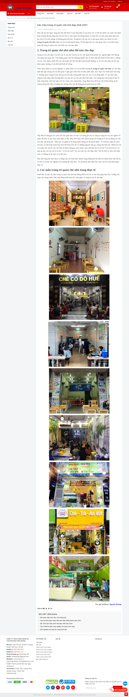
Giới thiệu (50, 13)
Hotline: (109, 1)
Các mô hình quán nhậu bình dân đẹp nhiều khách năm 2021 (60, 620)
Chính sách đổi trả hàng (44, 652)
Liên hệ (120, 1)
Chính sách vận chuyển (44, 649)
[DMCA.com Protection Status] (52, 681)
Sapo (94, 695)
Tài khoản (107, 6)
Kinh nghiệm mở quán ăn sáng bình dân (53, 629)
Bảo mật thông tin (42, 659)
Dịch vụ (69, 13)
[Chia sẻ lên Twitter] (46, 608)
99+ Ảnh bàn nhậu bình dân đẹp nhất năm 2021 (56, 623)
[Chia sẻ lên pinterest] (49, 608)
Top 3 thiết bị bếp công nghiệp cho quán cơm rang (57, 626)
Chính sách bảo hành (43, 654)
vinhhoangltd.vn (18, 659)
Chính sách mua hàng (43, 647)
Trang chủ (40, 13)
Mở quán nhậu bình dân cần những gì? (53, 617)
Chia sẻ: (40, 608)
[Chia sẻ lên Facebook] (44, 608)
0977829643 (94, 6)
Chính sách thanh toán (43, 657)
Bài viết (78, 13)
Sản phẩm (60, 13)
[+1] (51, 608)
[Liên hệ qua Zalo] (125, 683)
